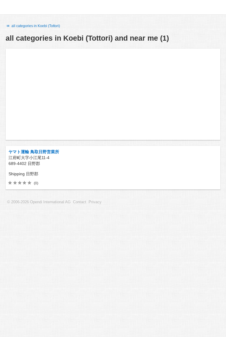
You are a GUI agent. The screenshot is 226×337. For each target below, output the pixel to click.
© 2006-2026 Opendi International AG (39, 202)
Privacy (95, 202)
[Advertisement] (113, 94)
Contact (79, 202)
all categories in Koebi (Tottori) (35, 26)
